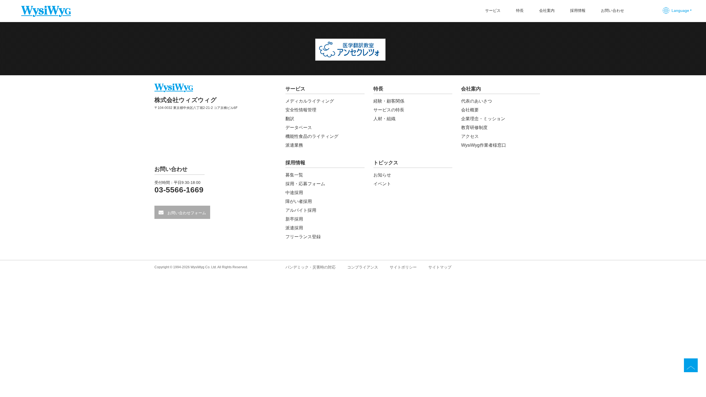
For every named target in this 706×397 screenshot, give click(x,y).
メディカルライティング (309, 101)
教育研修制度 (474, 127)
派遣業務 (294, 145)
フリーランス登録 (303, 236)
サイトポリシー (403, 267)
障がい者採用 (298, 201)
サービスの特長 (388, 110)
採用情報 (577, 10)
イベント (382, 183)
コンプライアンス (362, 267)
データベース (298, 127)
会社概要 (470, 110)
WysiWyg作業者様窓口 (483, 145)
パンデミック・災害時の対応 (310, 267)
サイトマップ (439, 267)
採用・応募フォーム (305, 183)
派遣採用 (294, 228)
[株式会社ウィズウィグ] (46, 7)
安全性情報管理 (300, 110)
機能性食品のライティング (311, 136)
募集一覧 (294, 175)
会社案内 (547, 10)
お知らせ (382, 175)
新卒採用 (294, 219)
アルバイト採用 (300, 210)
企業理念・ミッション (483, 118)
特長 (520, 10)
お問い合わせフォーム (186, 213)
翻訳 (289, 118)
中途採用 (294, 192)
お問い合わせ (612, 10)
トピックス (385, 162)
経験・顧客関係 (388, 101)
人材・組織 (384, 118)
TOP (691, 365)
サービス (493, 10)
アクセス (470, 136)
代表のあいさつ (476, 101)
